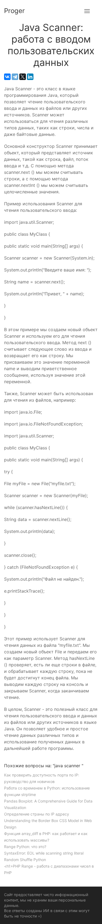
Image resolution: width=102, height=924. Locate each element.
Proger (14, 11)
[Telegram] (15, 76)
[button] (87, 11)
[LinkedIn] (30, 76)
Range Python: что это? (25, 846)
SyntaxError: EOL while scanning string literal (44, 853)
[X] (22, 76)
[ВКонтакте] (7, 76)
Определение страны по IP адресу (36, 814)
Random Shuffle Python (25, 859)
